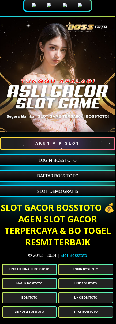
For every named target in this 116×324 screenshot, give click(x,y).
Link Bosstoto (85, 283)
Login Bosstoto (85, 269)
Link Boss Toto (86, 297)
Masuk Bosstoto (29, 283)
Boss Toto (29, 297)
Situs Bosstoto (86, 312)
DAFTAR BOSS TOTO (57, 176)
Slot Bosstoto (74, 255)
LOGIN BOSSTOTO (58, 160)
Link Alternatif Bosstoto (29, 269)
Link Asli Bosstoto (29, 312)
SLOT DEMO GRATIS (57, 191)
